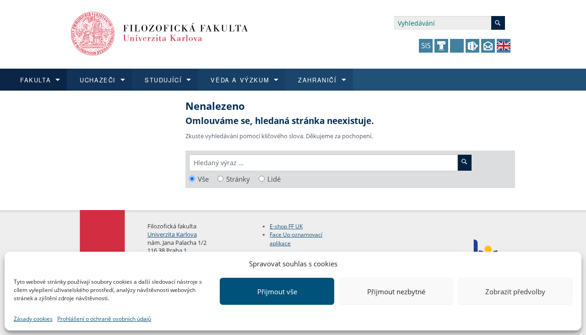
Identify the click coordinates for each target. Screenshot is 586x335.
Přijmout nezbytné (396, 291)
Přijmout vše (277, 291)
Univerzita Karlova (172, 234)
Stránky (238, 179)
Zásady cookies (33, 319)
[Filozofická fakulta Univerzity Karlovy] (159, 32)
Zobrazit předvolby (515, 291)
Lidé (274, 179)
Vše (203, 179)
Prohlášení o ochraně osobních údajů (104, 319)
